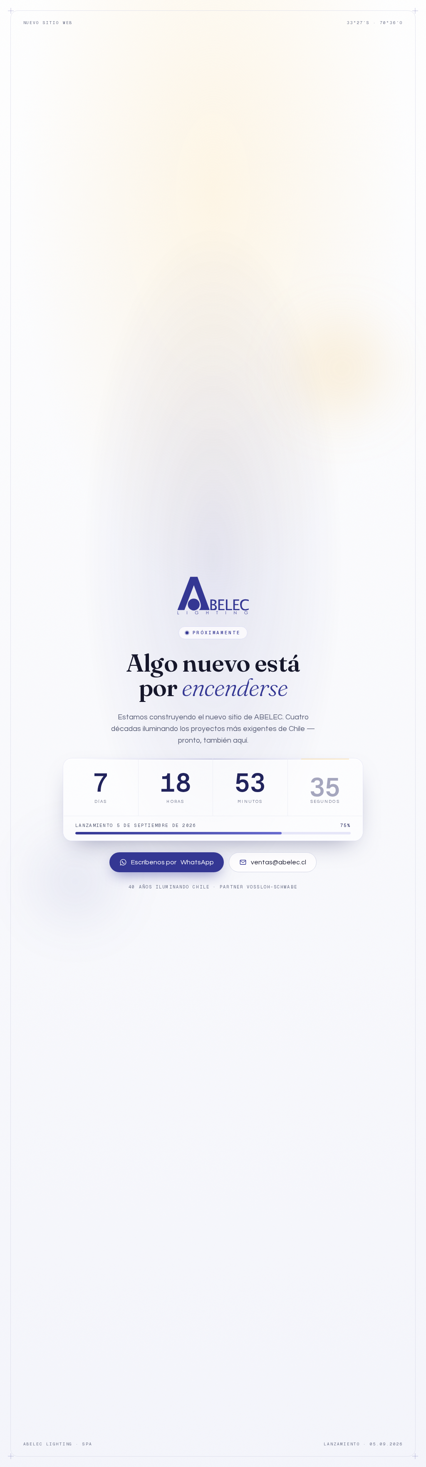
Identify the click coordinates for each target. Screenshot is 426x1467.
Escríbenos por (172, 862)
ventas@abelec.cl (278, 862)
